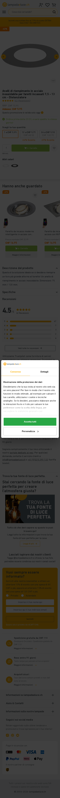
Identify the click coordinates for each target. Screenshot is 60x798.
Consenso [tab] (15, 371)
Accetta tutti (30, 421)
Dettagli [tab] (44, 371)
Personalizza (28, 431)
